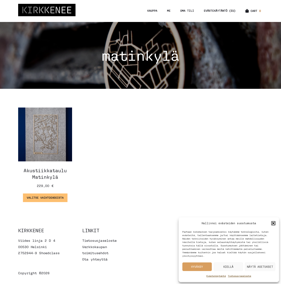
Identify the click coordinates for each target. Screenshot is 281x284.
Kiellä (228, 266)
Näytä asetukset (260, 266)
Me (169, 10)
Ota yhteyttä (95, 259)
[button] (273, 223)
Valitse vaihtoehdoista (45, 197)
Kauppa (152, 10)
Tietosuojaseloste (239, 275)
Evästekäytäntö (216, 275)
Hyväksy (197, 266)
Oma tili (187, 10)
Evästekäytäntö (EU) (220, 10)
